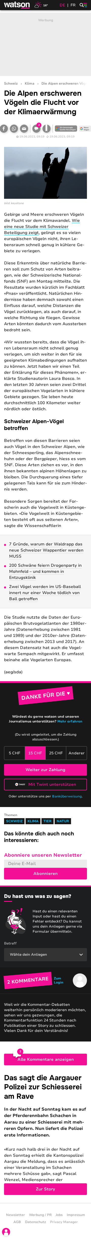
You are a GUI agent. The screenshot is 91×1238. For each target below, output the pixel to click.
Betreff (10, 943)
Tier (47, 821)
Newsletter (15, 1215)
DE (62, 5)
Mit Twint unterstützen (52, 784)
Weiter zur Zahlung (45, 770)
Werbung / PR (40, 1215)
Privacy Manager (64, 1222)
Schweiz (11, 83)
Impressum (76, 1215)
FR (73, 5)
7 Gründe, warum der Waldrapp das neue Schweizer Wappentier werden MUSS (46, 550)
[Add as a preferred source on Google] (66, 129)
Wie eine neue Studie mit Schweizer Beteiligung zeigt (42, 226)
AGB (17, 1222)
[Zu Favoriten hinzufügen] (46, 129)
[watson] (17, 5)
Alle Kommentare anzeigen (45, 1059)
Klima (29, 83)
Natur (63, 821)
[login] (6, 1232)
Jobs (59, 1215)
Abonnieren (45, 873)
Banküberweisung (67, 796)
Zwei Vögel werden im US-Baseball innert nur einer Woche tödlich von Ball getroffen (45, 593)
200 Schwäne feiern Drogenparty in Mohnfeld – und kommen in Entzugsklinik (45, 571)
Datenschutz (35, 1222)
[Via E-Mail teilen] (24, 129)
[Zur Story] (45, 1134)
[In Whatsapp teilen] (14, 129)
